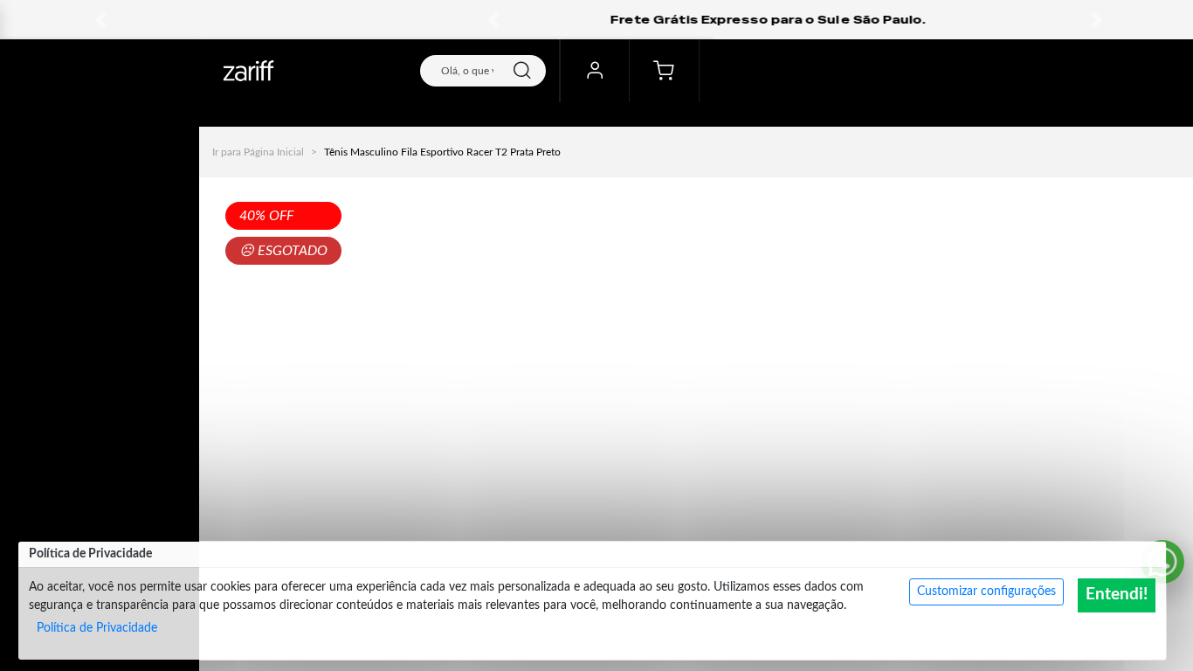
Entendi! (1117, 594)
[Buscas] (522, 70)
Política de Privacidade (97, 628)
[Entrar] (594, 70)
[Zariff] (248, 71)
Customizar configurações (986, 591)
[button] (493, 19)
